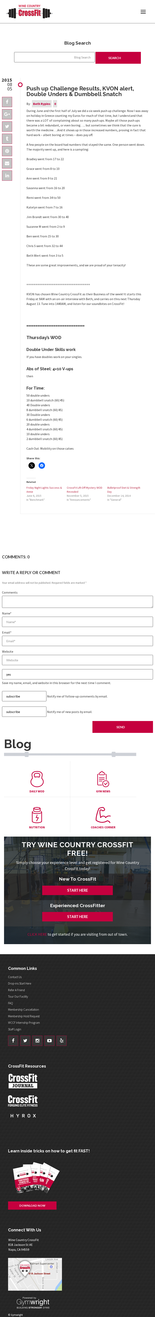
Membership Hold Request (24, 1016)
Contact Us (15, 977)
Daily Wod (36, 791)
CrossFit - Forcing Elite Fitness (23, 1101)
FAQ (10, 1003)
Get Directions (79, 1274)
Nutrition (37, 827)
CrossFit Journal (23, 1082)
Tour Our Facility (18, 996)
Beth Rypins (41, 104)
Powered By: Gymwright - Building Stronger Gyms (36, 1303)
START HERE (77, 890)
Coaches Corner (103, 827)
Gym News (103, 791)
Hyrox (23, 1120)
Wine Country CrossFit (29, 11)
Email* (7, 632)
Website (7, 651)
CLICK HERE (37, 934)
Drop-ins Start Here (19, 983)
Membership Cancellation (23, 1009)
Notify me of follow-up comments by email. (77, 696)
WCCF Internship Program (24, 1023)
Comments (10, 592)
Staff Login (14, 1029)
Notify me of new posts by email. (69, 712)
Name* (7, 613)
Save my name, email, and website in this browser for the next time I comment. (56, 683)
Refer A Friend (16, 990)
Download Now (32, 1205)
